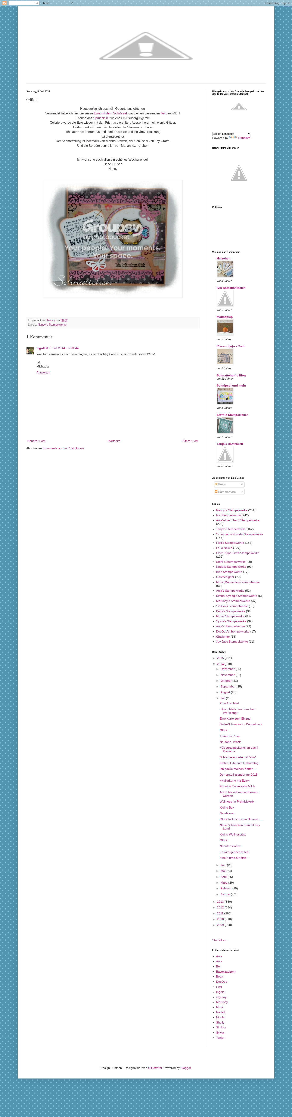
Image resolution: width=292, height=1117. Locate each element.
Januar (226, 894)
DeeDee (221, 981)
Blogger (186, 1068)
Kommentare (226, 491)
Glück (223, 840)
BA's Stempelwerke (229, 571)
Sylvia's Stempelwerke (231, 621)
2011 (220, 913)
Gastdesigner (225, 577)
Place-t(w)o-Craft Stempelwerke (237, 553)
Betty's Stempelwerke (230, 611)
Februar (226, 888)
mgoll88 (42, 348)
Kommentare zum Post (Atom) (63, 448)
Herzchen (223, 258)
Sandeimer (227, 813)
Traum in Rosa (230, 736)
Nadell (220, 1012)
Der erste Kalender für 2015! (239, 774)
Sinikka (221, 1027)
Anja (219, 956)
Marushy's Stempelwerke (233, 601)
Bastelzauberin (226, 971)
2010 (221, 919)
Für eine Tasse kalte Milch (237, 786)
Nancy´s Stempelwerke (52, 324)
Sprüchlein (100, 118)
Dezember (228, 669)
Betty (219, 976)
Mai (223, 871)
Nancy (51, 320)
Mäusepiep (225, 317)
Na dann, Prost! (230, 742)
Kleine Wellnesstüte (233, 834)
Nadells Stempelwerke (231, 566)
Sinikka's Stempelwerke (232, 606)
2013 (221, 901)
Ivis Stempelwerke (228, 515)
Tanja (219, 1037)
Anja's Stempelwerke (230, 590)
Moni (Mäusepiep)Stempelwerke (238, 582)
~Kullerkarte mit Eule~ (234, 780)
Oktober (226, 680)
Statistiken (219, 940)
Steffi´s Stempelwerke (231, 561)
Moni (219, 1007)
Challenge (223, 636)
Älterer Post (190, 441)
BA (218, 966)
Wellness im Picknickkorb (237, 801)
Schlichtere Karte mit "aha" (238, 757)
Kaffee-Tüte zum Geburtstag (239, 763)
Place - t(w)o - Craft (231, 346)
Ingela (220, 992)
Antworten (43, 372)
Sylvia (220, 1032)
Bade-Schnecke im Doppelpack (241, 724)
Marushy (222, 1002)
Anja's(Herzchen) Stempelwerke (238, 520)
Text (164, 113)
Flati (219, 986)
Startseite (114, 441)
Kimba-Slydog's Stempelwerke (236, 595)
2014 (221, 664)
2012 (221, 907)
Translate (244, 137)
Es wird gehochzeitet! (234, 852)
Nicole (220, 1017)
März (224, 882)
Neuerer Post (36, 441)
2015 (221, 658)
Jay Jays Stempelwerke (232, 641)
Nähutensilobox (230, 846)
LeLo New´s (224, 548)
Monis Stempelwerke (230, 616)
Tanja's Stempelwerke (231, 529)
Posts (221, 484)
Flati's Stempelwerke (230, 542)
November (228, 675)
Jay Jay (221, 997)
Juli (223, 698)
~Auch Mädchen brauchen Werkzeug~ (237, 710)
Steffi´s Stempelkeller (232, 414)
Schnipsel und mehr (231, 385)
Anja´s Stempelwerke (230, 626)
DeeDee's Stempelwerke (232, 631)
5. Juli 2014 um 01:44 (64, 348)
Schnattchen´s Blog (231, 375)
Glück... (225, 730)
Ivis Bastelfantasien (231, 287)
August (226, 692)
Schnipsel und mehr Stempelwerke (239, 534)
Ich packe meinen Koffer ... (238, 768)
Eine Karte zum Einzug (235, 718)
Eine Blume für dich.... (234, 857)
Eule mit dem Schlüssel (110, 113)
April (224, 876)
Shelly (220, 1022)
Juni (224, 865)
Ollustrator (155, 1068)
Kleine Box (227, 807)
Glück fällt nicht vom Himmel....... (242, 819)
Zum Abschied (229, 703)
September (228, 686)
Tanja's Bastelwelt (230, 444)
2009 (221, 925)
